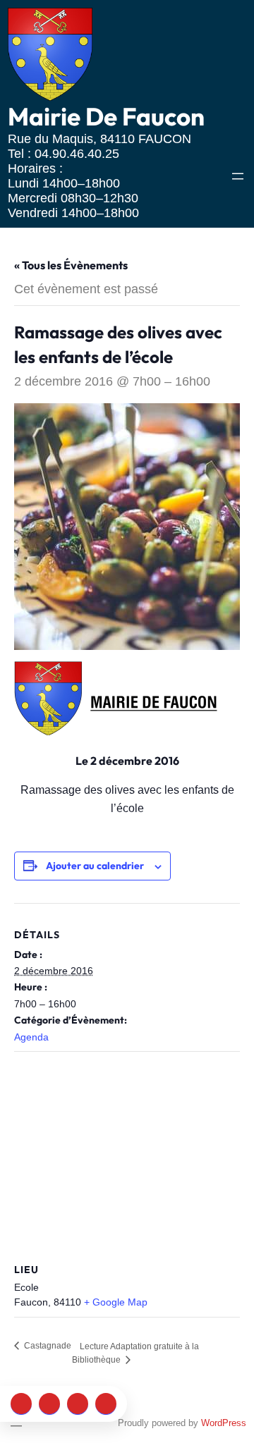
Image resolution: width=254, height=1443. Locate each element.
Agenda (31, 1037)
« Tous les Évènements (71, 265)
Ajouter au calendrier (95, 865)
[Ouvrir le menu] (237, 176)
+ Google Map (115, 1302)
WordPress (223, 1423)
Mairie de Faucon (106, 116)
